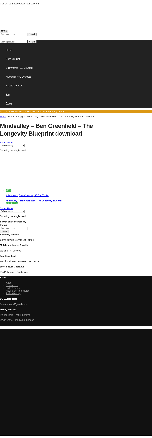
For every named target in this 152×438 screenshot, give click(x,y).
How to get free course (18, 291)
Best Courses (26, 195)
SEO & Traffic (41, 195)
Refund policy (13, 293)
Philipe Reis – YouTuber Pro (15, 315)
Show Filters (6, 142)
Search (32, 34)
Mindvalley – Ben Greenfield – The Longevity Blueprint (34, 200)
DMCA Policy (13, 288)
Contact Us (12, 285)
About (9, 283)
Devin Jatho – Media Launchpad (17, 320)
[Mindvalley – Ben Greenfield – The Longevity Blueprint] (33, 190)
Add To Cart (12, 203)
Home (3, 116)
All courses (12, 195)
